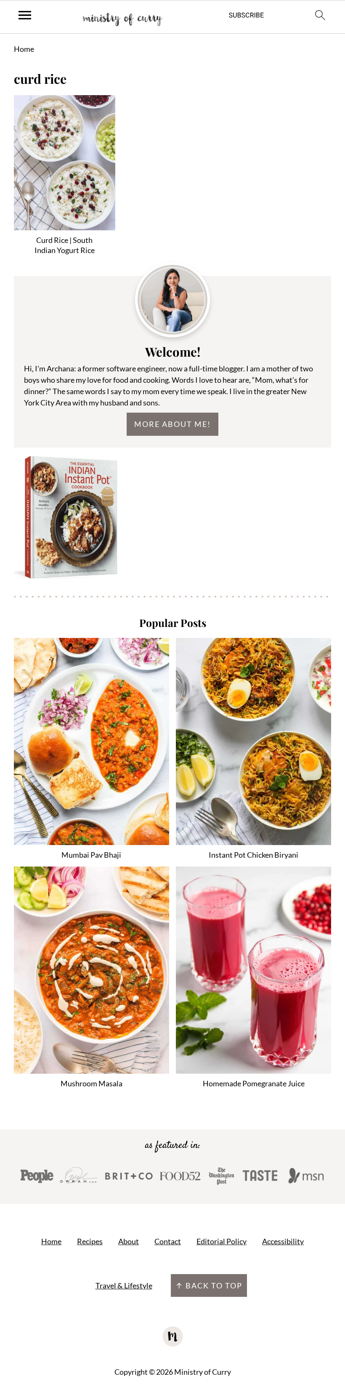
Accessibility (283, 1241)
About (128, 1241)
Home (24, 48)
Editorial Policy (221, 1241)
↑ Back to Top (208, 1285)
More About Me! (172, 424)
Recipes (90, 1241)
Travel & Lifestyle (124, 1285)
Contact (167, 1241)
